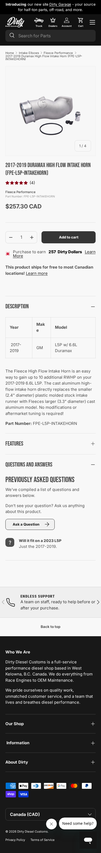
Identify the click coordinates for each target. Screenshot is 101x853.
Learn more (37, 273)
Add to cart (68, 237)
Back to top (50, 626)
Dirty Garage (60, 4)
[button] (80, 22)
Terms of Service (42, 840)
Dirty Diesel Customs (32, 831)
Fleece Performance (58, 53)
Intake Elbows (29, 53)
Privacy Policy (15, 840)
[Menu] (92, 22)
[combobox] (50, 36)
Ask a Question (26, 524)
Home (9, 53)
